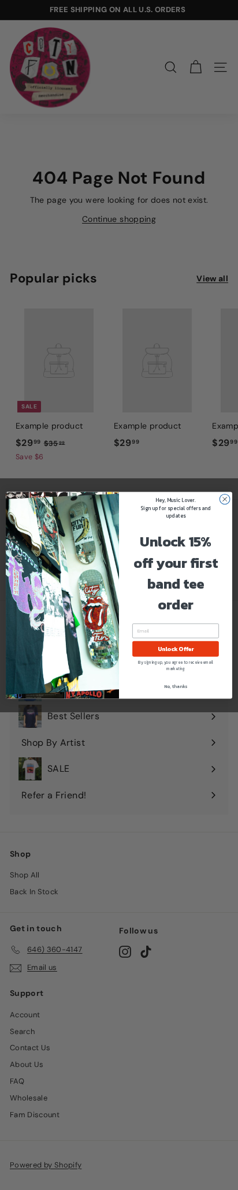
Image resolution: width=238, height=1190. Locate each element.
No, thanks (175, 685)
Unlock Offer (176, 648)
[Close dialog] (225, 499)
